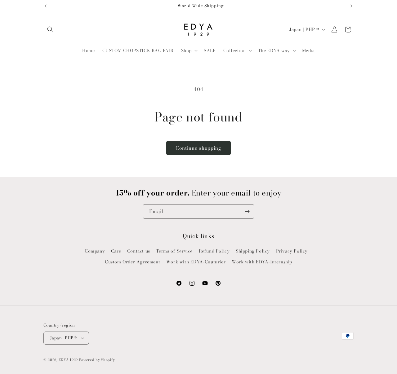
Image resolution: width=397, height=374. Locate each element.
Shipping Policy (253, 251)
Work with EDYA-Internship (262, 261)
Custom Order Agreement (132, 261)
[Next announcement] (351, 6)
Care (116, 251)
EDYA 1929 (68, 359)
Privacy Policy (292, 251)
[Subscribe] (247, 211)
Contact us (138, 251)
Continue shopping (198, 148)
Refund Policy (214, 251)
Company (95, 251)
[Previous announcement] (45, 6)
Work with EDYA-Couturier (195, 261)
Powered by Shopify (97, 359)
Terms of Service (174, 251)
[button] (50, 29)
